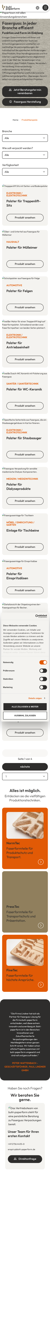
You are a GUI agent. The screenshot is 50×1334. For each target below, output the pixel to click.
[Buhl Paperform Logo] (10, 7)
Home (15, 119)
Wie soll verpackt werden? (17, 148)
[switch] (43, 671)
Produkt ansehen (25, 217)
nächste (25, 766)
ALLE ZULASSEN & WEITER (25, 707)
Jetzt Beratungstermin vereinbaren (27, 91)
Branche (7, 131)
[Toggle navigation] (45, 8)
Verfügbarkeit (10, 165)
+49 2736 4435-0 (16, 1144)
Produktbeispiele (29, 119)
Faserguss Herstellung (27, 101)
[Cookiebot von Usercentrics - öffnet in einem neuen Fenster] (35, 616)
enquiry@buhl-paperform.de (21, 1149)
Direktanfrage (27, 1158)
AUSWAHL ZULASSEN (25, 715)
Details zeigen (35, 698)
